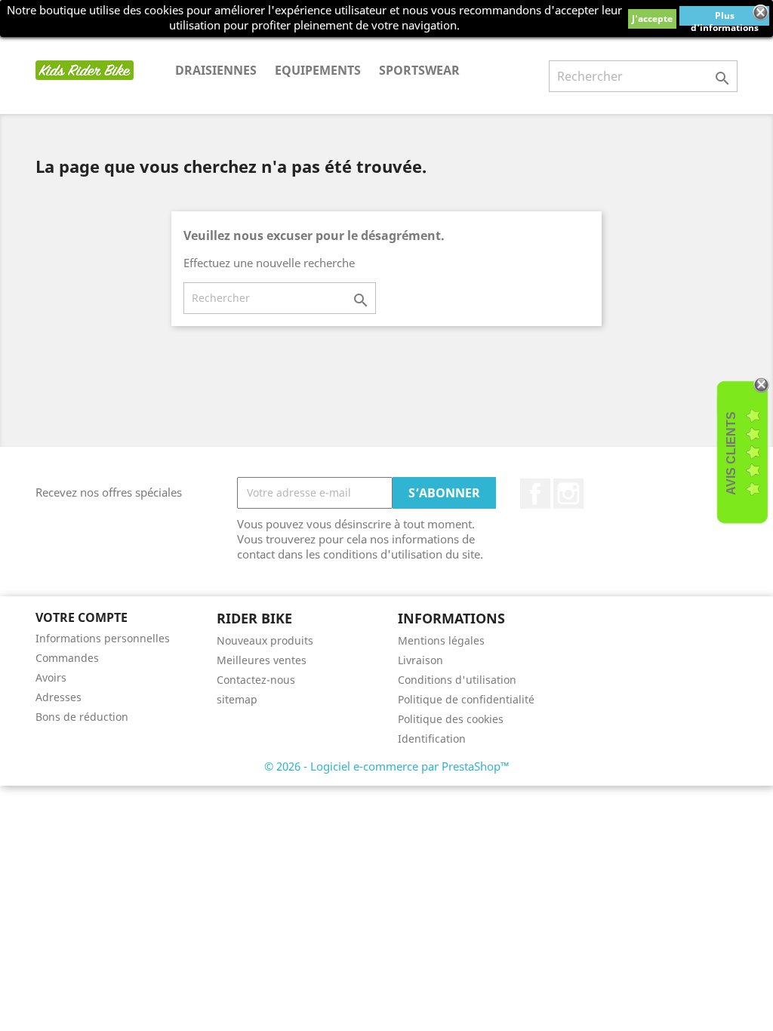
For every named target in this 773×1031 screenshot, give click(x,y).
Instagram (568, 494)
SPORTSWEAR (419, 70)
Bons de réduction (81, 716)
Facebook (535, 494)
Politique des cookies (451, 719)
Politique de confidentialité (466, 699)
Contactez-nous (256, 679)
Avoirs (50, 677)
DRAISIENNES (216, 70)
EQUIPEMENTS (318, 70)
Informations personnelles (102, 638)
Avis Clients (731, 453)
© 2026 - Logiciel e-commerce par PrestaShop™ (387, 766)
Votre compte (81, 617)
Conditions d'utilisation (457, 679)
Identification (432, 738)
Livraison (420, 660)
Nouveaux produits (265, 640)
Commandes (67, 658)
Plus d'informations (725, 17)
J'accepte (652, 18)
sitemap (237, 699)
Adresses (58, 697)
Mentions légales (441, 640)
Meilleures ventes (261, 660)
